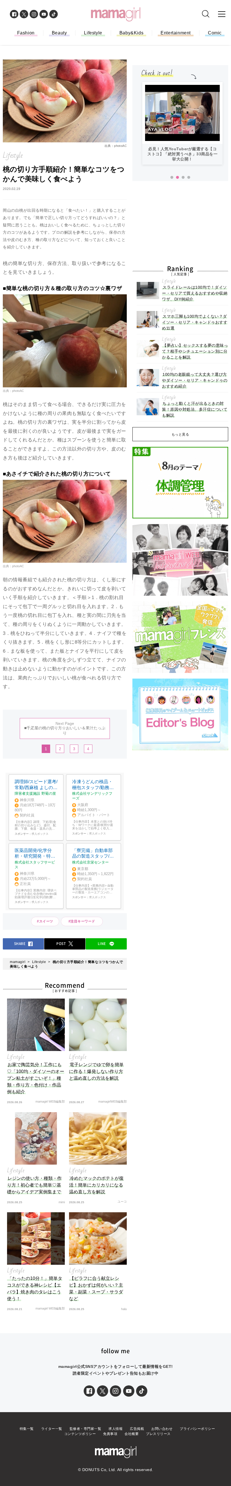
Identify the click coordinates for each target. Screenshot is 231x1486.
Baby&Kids (131, 32)
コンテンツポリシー (80, 1434)
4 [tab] (189, 178)
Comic (215, 32)
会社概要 (132, 1434)
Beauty (59, 32)
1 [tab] (172, 178)
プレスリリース (158, 1434)
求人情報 (115, 1429)
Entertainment (176, 32)
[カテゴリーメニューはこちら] (221, 14)
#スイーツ (45, 921)
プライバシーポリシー (197, 1429)
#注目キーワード (83, 921)
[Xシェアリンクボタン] (102, 1391)
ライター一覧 (51, 1429)
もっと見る (180, 434)
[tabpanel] (182, 123)
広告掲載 (137, 1429)
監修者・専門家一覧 (85, 1429)
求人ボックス (40, 833)
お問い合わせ (161, 1429)
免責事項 (110, 1434)
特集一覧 (27, 1429)
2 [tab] (177, 178)
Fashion (26, 32)
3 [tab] (183, 178)
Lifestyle (93, 32)
